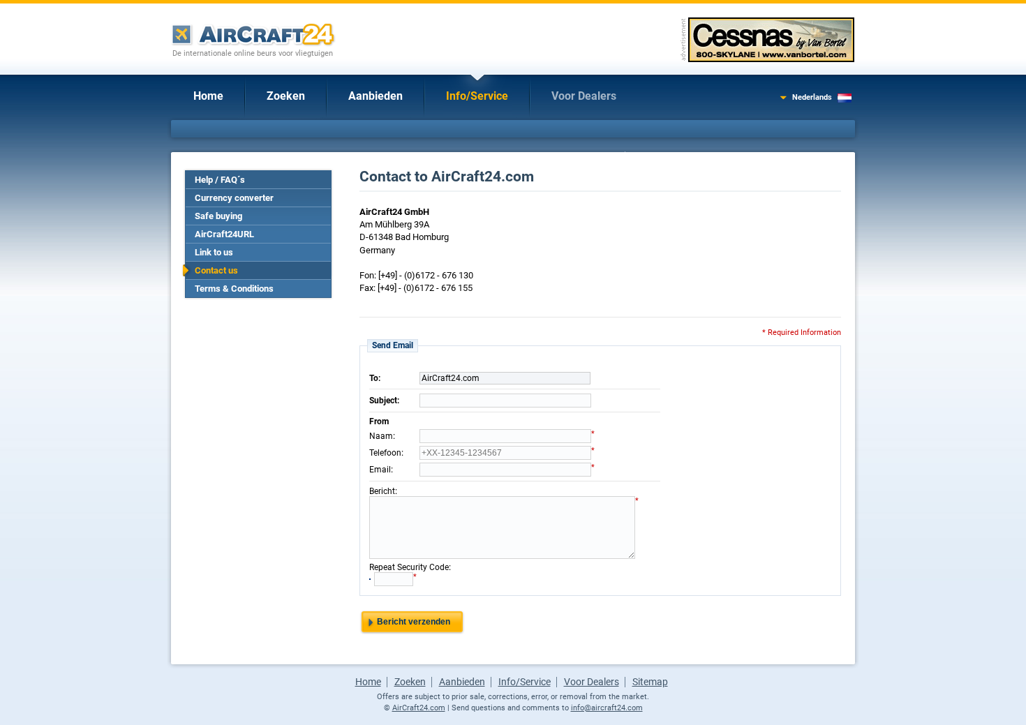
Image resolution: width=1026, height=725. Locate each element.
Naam (381, 436)
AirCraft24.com (418, 707)
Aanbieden (375, 96)
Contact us (216, 270)
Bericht (382, 491)
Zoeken (286, 96)
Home (208, 96)
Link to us (214, 252)
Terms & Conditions (234, 288)
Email (380, 469)
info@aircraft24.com (607, 707)
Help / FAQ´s (220, 179)
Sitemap (650, 681)
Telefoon (385, 453)
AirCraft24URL (224, 234)
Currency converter (234, 198)
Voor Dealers (583, 96)
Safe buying (218, 216)
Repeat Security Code (409, 567)
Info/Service (477, 96)
